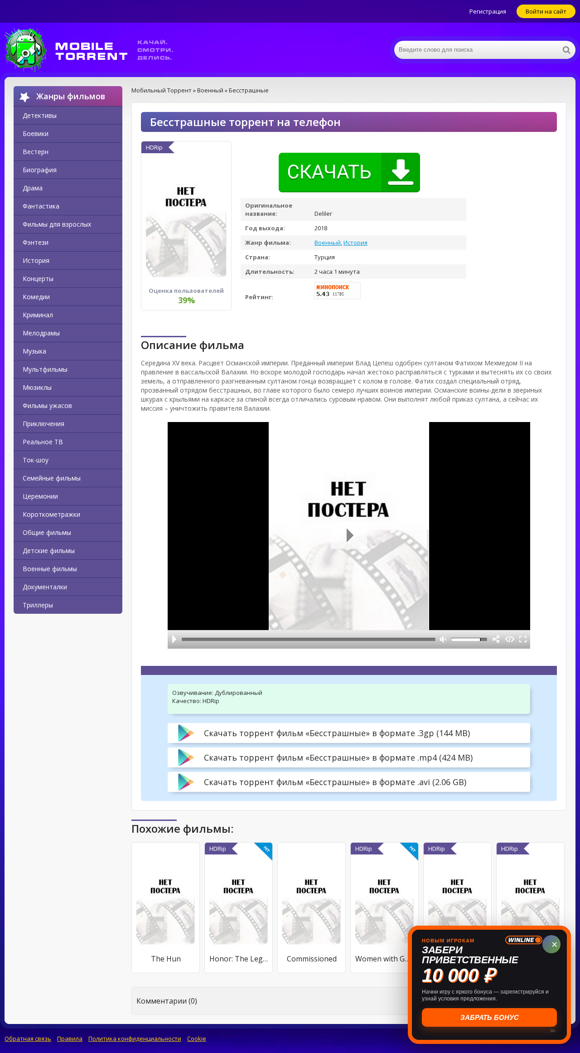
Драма (33, 188)
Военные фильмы (50, 568)
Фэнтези (35, 242)
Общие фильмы (47, 532)
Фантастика (41, 206)
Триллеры (38, 605)
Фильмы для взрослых (57, 224)
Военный (327, 242)
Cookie (196, 1038)
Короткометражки (51, 514)
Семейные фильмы (52, 478)
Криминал (38, 315)
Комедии (36, 296)
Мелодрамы (41, 333)
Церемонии (40, 496)
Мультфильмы (45, 369)
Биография (40, 169)
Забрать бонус (489, 1017)
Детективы (40, 115)
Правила (69, 1038)
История (36, 260)
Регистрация (487, 11)
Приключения (43, 423)
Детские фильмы (49, 550)
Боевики (35, 133)
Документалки (45, 586)
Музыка (34, 351)
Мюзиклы (37, 387)
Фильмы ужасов (47, 405)
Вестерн (35, 151)
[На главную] (95, 50)
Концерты (38, 278)
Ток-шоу (35, 460)
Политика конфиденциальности (134, 1038)
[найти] (566, 50)
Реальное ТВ (43, 441)
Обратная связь (28, 1038)
